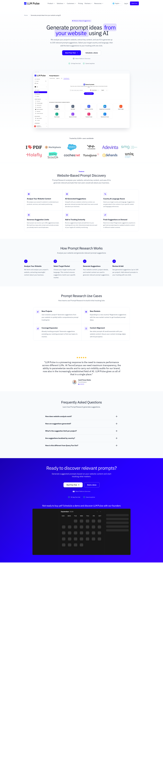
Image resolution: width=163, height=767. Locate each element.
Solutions (60, 3)
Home (26, 15)
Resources (97, 3)
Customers (70, 3)
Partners (88, 3)
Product (50, 3)
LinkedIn (82, 384)
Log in (126, 3)
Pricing (80, 3)
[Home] (31, 3)
